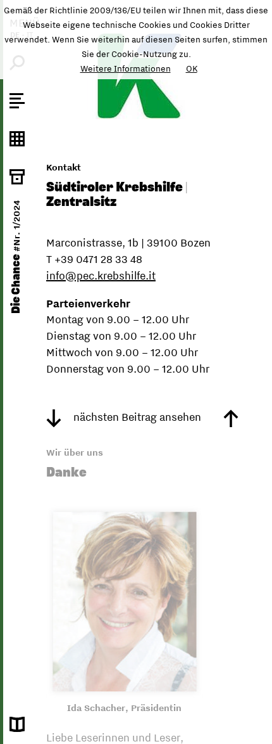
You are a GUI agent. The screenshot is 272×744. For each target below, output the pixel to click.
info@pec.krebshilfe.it (101, 276)
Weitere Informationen (125, 68)
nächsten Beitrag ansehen (136, 417)
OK (191, 68)
